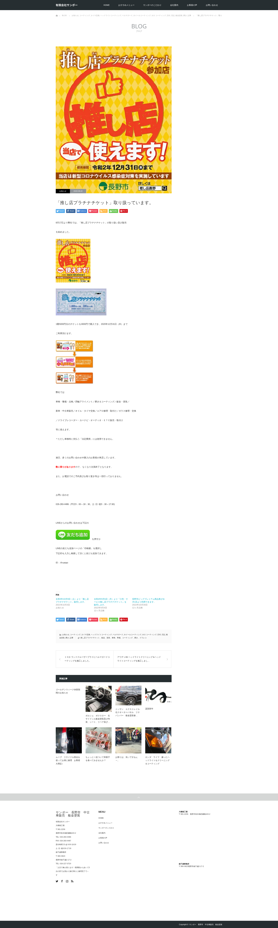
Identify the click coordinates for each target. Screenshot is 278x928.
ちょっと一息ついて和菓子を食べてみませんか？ (98, 758)
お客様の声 (192, 5)
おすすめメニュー (126, 5)
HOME (107, 5)
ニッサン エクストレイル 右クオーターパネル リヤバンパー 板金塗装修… (128, 712)
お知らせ (62, 191)
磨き (67, 638)
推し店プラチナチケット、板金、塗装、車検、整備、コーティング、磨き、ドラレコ (114, 638)
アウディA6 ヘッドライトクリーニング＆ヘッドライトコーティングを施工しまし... (139, 659)
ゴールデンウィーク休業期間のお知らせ (68, 691)
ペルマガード (118, 635)
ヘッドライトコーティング (101, 635)
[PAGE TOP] (139, 797)
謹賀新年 (149, 709)
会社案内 (174, 5)
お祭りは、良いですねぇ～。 (126, 758)
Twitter (56, 881)
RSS (72, 881)
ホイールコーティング (132, 635)
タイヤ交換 (85, 635)
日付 (159, 635)
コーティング (75, 635)
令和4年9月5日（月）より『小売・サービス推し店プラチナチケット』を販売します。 (111, 602)
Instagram (67, 881)
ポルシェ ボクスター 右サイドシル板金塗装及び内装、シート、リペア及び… (98, 718)
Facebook (62, 881)
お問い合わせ (212, 5)
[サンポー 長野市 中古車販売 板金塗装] (66, 5)
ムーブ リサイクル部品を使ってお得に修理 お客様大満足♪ (68, 760)
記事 (71, 638)
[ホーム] (57, 11)
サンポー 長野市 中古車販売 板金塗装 (73, 814)
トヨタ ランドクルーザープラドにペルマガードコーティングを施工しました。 (87, 659)
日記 (163, 635)
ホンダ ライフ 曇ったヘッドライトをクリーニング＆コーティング (157, 760)
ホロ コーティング (149, 635)
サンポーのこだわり (152, 5)
